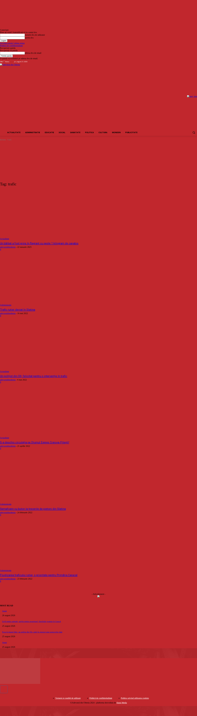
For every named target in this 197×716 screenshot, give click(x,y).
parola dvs (29, 38)
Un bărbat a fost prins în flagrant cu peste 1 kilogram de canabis (39, 243)
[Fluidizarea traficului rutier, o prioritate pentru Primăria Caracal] (51, 546)
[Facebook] (184, 61)
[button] (194, 132)
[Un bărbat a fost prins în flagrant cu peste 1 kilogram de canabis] (51, 214)
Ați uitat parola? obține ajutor (12, 43)
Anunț (4, 611)
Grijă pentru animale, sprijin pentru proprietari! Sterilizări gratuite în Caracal (31, 622)
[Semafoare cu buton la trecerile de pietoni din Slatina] (51, 480)
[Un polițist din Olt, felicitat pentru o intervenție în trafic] (51, 347)
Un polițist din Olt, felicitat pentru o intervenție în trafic (33, 376)
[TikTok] (191, 61)
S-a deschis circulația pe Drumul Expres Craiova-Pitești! (34, 442)
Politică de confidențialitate (11, 45)
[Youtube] (195, 61)
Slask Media (121, 703)
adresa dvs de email (33, 53)
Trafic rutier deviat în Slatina (17, 309)
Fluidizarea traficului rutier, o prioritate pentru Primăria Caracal (38, 575)
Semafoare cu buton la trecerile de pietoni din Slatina (33, 508)
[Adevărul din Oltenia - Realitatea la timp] (29, 96)
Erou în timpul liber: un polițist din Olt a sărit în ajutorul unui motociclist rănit (32, 632)
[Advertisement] (98, 161)
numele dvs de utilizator (35, 35)
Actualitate (4, 239)
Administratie (5, 305)
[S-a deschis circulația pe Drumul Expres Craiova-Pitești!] (51, 413)
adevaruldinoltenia (8, 247)
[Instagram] (188, 61)
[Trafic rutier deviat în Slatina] (51, 281)
